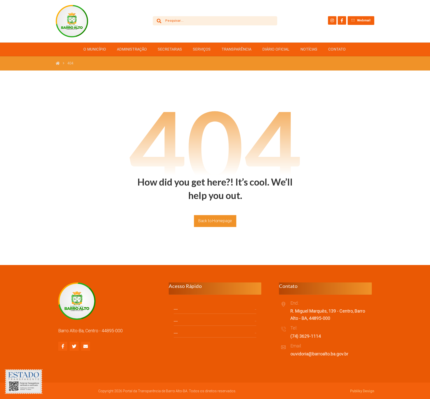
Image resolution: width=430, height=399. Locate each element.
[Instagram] (332, 20)
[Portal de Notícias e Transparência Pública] (72, 21)
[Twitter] (74, 346)
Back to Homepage (215, 220)
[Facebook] (342, 20)
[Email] (85, 346)
